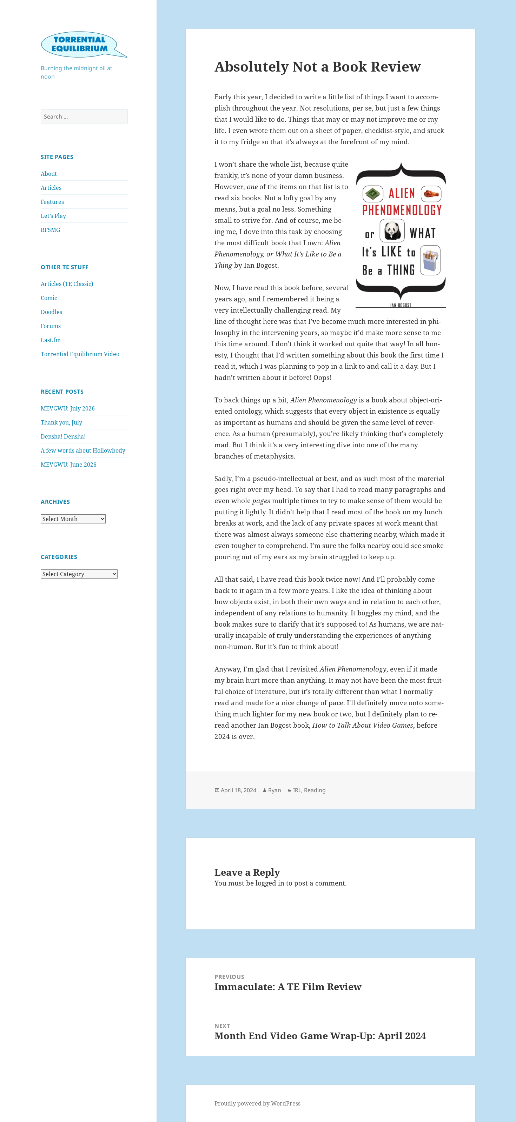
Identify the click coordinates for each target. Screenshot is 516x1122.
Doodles (51, 312)
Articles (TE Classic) (67, 284)
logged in (270, 883)
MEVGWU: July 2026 (68, 408)
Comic (49, 298)
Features (52, 202)
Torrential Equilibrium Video (80, 354)
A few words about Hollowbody (83, 450)
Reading (315, 790)
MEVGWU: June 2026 (69, 464)
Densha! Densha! (63, 436)
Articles (51, 188)
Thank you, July (61, 422)
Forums (51, 326)
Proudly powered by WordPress (257, 1103)
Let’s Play (53, 216)
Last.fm (51, 340)
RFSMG (50, 230)
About (49, 174)
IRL (297, 790)
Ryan (274, 790)
